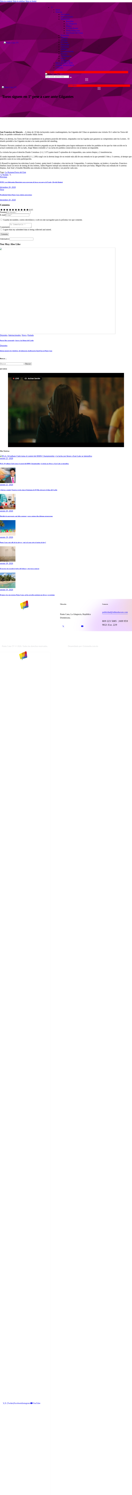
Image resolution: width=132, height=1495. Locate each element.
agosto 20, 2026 (6, 511)
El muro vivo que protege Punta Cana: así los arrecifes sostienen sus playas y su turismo (27, 595)
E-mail (2, 215)
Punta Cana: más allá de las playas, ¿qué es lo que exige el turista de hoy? (23, 542)
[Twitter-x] (9, 175)
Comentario (5, 227)
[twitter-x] (63, 626)
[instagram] (76, 626)
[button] (4, 175)
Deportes (3, 335)
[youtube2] (82, 626)
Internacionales (14, 335)
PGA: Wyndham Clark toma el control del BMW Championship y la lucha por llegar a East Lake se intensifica (34, 463)
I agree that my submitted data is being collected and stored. (27, 230)
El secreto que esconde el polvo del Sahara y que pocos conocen (19, 568)
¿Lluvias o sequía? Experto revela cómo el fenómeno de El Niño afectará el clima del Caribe (28, 490)
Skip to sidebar (19, 1)
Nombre (3, 212)
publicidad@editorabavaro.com (115, 612)
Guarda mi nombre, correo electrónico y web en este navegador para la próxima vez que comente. (42, 220)
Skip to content (6, 1)
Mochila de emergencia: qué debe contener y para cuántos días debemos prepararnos (26, 516)
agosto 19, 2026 (6, 537)
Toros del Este (20, 172)
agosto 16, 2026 (6, 590)
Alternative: (5, 239)
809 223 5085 (109, 621)
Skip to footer (30, 1)
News (24, 335)
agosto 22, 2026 (6, 458)
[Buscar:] (12, 364)
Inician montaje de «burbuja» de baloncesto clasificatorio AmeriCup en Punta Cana (26, 351)
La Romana (9, 172)
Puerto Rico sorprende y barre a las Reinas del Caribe (17, 340)
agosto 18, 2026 (6, 563)
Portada (30, 335)
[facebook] (69, 626)
